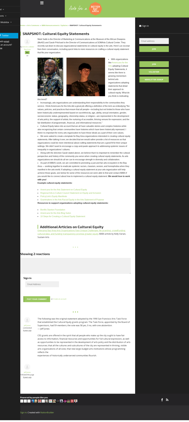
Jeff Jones (27, 325)
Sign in (145, 25)
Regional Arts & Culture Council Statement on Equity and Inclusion (70, 193)
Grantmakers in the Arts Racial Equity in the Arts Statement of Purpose (72, 200)
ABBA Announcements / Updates (55, 25)
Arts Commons (33, 25)
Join (154, 64)
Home (22, 25)
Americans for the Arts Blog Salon (55, 213)
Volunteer (154, 72)
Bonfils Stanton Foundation (53, 210)
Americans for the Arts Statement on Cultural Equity (63, 190)
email (3, 59)
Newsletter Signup (154, 79)
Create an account (59, 299)
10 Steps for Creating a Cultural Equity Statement (62, 216)
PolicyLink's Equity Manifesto (53, 196)
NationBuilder (47, 412)
